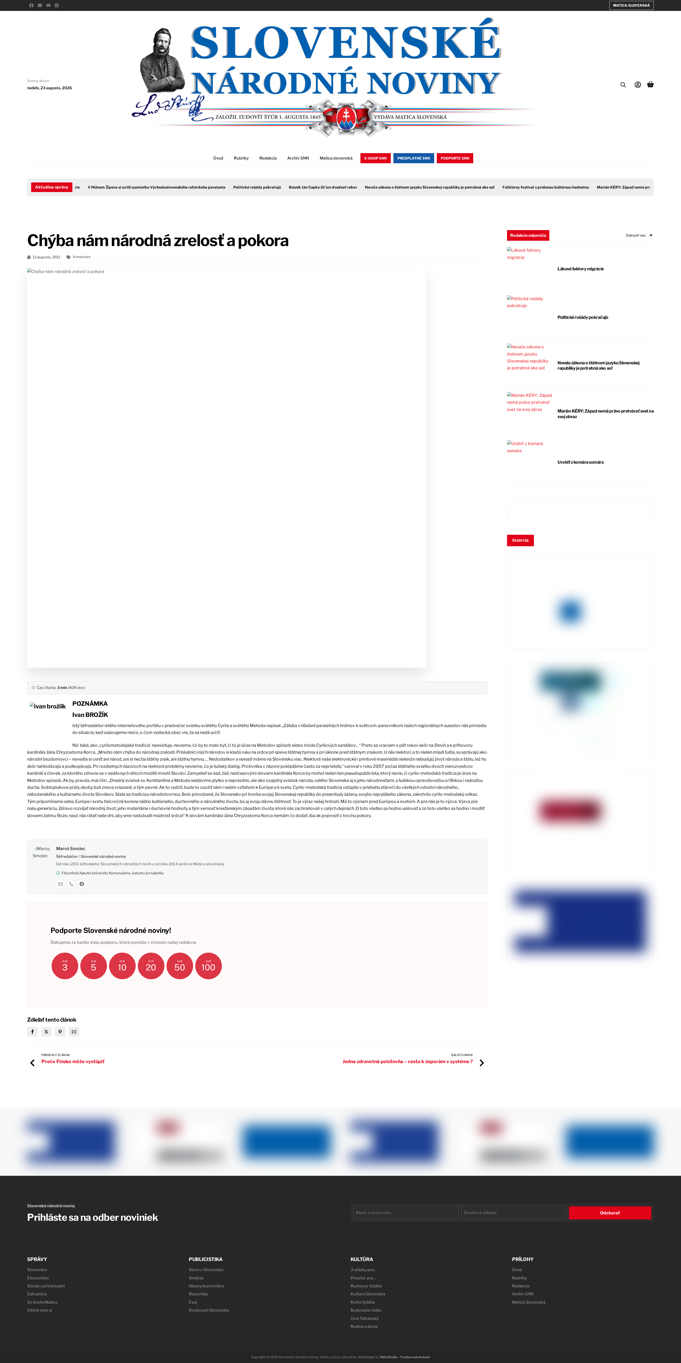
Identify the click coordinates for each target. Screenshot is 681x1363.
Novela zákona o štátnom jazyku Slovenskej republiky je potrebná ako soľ (411, 187)
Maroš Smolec (70, 848)
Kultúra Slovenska (368, 1294)
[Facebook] (81, 884)
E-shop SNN (375, 158)
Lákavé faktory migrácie (581, 268)
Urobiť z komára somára (581, 462)
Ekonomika (38, 1278)
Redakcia (268, 158)
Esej (193, 1302)
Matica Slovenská (631, 5)
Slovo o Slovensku (206, 1269)
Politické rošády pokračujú (238, 187)
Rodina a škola (364, 1326)
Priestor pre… (363, 1278)
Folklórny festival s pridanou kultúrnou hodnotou (527, 187)
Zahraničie (37, 1294)
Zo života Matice (42, 1302)
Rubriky (241, 158)
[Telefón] (71, 884)
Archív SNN (298, 158)
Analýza (196, 1278)
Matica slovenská (336, 158)
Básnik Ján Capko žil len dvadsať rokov (304, 187)
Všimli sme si (39, 1310)
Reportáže (198, 1294)
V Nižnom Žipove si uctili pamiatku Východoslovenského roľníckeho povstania (137, 187)
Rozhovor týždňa (366, 1286)
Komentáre (81, 257)
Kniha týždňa (363, 1302)
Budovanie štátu (366, 1310)
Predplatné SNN (413, 158)
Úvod (218, 158)
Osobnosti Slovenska (209, 1310)
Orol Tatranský (365, 1318)
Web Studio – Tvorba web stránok (405, 1357)
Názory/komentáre (206, 1286)
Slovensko (37, 1269)
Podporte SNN (455, 158)
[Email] (60, 884)
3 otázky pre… (364, 1269)
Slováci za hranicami (46, 1286)
